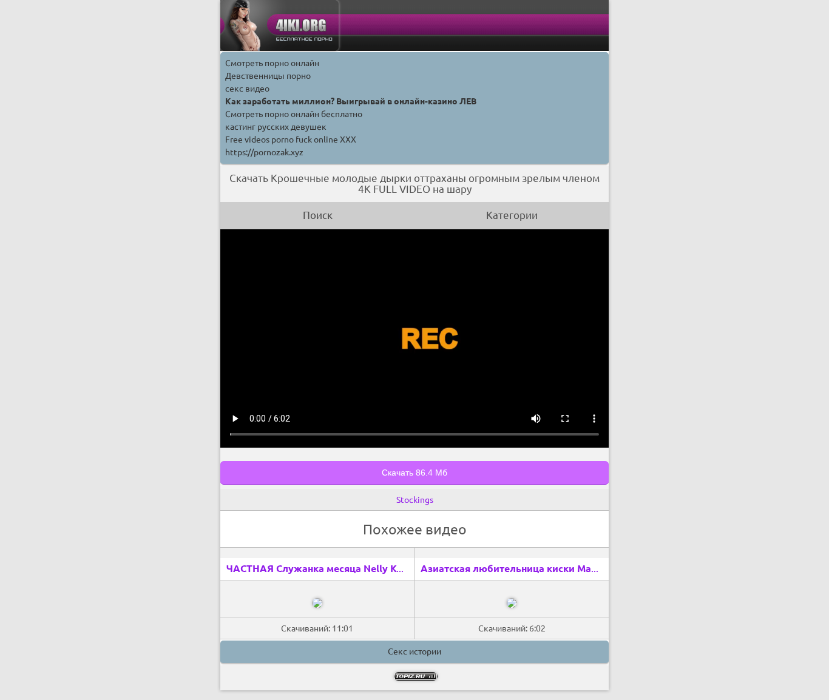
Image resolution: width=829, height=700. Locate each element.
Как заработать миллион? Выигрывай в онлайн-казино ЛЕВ (350, 101)
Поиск (318, 215)
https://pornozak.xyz (264, 152)
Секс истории (414, 651)
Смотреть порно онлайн (272, 63)
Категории (512, 215)
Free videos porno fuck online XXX (290, 139)
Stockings (414, 500)
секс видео (247, 88)
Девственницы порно (268, 76)
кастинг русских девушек (276, 127)
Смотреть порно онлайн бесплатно (293, 114)
